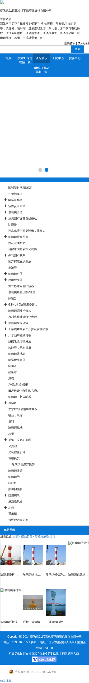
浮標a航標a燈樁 (18, 384)
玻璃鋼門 (14, 477)
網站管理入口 (70, 653)
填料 (11, 421)
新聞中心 (58, 58)
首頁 (8, 58)
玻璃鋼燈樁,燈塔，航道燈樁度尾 (10, 574)
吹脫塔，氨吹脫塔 (19, 347)
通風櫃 (12, 513)
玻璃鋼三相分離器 (19, 397)
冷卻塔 (12, 403)
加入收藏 (83, 43)
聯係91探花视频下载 (41, 70)
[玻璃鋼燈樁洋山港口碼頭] (56, 555)
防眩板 (12, 483)
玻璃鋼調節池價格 (19, 310)
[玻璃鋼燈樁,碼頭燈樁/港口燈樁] (33, 555)
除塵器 (12, 224)
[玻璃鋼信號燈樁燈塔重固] (78, 555)
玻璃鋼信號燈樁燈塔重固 (78, 574)
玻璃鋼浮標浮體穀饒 (10, 622)
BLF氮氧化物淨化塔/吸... (23, 390)
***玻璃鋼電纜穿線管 (21, 464)
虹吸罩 (12, 372)
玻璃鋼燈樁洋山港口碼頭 (56, 574)
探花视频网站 (16, 243)
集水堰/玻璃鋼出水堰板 (22, 409)
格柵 (11, 433)
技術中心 (74, 58)
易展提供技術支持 (20, 653)
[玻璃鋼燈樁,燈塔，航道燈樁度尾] (10, 555)
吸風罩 (12, 366)
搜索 (77, 49)
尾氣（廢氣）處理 (19, 440)
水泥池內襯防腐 (18, 520)
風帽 (11, 378)
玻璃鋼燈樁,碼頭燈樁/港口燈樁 (33, 574)
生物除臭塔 (15, 193)
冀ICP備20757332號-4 (46, 653)
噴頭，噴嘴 (15, 415)
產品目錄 (27, 536)
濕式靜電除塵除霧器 (21, 286)
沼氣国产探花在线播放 (22, 218)
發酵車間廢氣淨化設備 (22, 249)
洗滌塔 (12, 267)
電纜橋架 (14, 458)
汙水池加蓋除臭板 (19, 335)
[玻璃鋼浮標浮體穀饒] (10, 602)
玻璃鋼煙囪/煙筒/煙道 (21, 292)
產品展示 (41, 58)
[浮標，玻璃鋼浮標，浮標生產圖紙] (33, 602)
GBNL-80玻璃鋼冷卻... (22, 304)
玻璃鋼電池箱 (16, 353)
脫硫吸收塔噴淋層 (19, 341)
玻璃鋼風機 (15, 427)
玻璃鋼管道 (15, 212)
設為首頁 (69, 43)
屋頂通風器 (15, 501)
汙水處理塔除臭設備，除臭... (26, 230)
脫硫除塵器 (15, 280)
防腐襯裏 (14, 495)
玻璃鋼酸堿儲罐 (18, 323)
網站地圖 (5, 681)
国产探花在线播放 (19, 261)
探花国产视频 (16, 255)
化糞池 (12, 446)
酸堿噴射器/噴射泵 (20, 187)
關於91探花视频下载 (25, 60)
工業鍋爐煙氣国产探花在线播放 (28, 329)
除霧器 (12, 298)
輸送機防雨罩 (16, 360)
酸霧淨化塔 (15, 200)
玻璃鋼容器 (15, 273)
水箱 (11, 507)
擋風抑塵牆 (15, 489)
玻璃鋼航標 (56, 622)
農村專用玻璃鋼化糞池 (22, 317)
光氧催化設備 (16, 452)
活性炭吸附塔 (16, 206)
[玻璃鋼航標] (56, 602)
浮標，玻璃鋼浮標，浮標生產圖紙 (33, 622)
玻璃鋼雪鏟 (15, 470)
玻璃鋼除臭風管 (18, 237)
